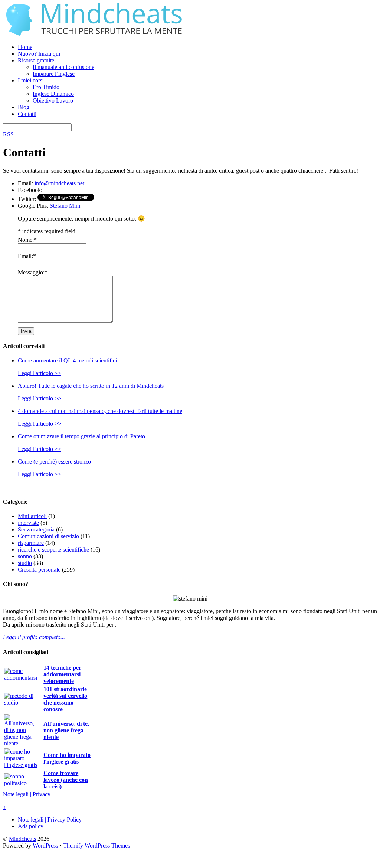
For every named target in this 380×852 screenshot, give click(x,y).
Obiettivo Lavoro (53, 100)
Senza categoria (36, 529)
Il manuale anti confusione (63, 67)
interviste (28, 523)
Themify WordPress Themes (96, 845)
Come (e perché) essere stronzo (54, 461)
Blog (23, 107)
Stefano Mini (65, 205)
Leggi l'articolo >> (39, 373)
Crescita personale (39, 569)
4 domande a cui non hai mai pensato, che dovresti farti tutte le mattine (100, 411)
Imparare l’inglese (54, 74)
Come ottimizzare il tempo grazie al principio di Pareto (81, 436)
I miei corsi (31, 80)
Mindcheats (22, 839)
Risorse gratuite (36, 60)
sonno (25, 556)
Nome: (27, 240)
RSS (8, 134)
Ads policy (30, 826)
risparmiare (31, 543)
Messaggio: (33, 272)
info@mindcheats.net (59, 183)
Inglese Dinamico (53, 94)
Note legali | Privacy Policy (50, 819)
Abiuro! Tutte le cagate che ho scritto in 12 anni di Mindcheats (91, 386)
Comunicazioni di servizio (48, 536)
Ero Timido (46, 87)
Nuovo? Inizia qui (39, 54)
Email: (27, 256)
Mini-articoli (32, 516)
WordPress (45, 845)
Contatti (27, 114)
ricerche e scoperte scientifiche (53, 549)
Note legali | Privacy (26, 794)
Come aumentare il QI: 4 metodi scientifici (67, 360)
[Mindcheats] (96, 34)
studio (25, 563)
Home (25, 47)
